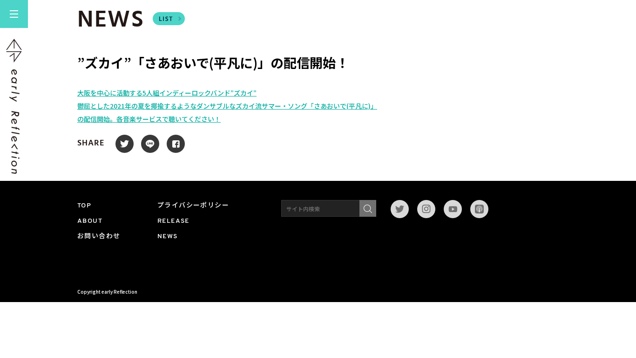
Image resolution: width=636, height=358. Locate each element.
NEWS (167, 236)
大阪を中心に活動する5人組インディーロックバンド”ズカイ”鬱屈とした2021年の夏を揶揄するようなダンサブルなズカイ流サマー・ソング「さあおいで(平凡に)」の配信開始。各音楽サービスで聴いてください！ (227, 106)
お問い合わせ (98, 236)
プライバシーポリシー (193, 205)
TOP (84, 205)
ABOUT (89, 221)
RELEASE (173, 221)
